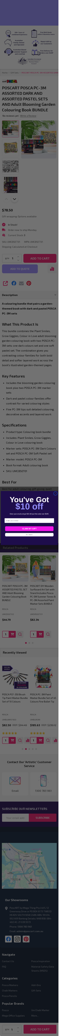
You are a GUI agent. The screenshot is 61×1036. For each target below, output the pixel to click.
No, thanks (29, 534)
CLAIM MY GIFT (29, 529)
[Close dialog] (55, 493)
